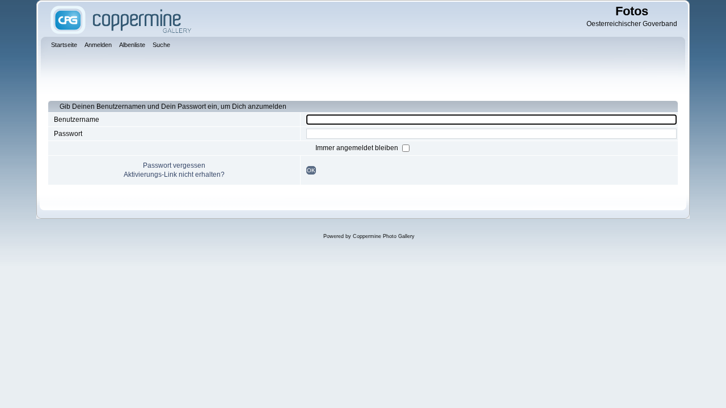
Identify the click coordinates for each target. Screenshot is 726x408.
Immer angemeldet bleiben (357, 148)
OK (311, 170)
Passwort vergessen (174, 165)
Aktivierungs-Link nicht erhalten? (174, 174)
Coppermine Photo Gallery (384, 236)
